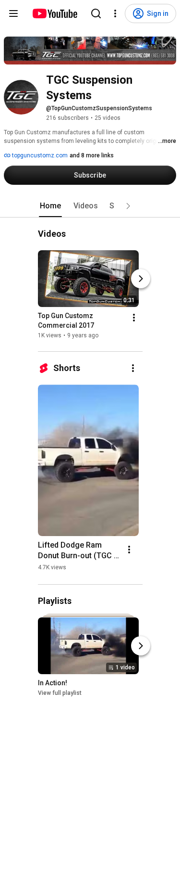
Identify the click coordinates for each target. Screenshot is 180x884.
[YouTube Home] (54, 13)
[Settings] (115, 13)
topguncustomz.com (39, 155)
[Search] (96, 13)
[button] (128, 206)
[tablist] (90, 206)
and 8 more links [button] (92, 155)
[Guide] (13, 13)
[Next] (140, 278)
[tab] (50, 206)
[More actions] (134, 317)
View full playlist (60, 693)
